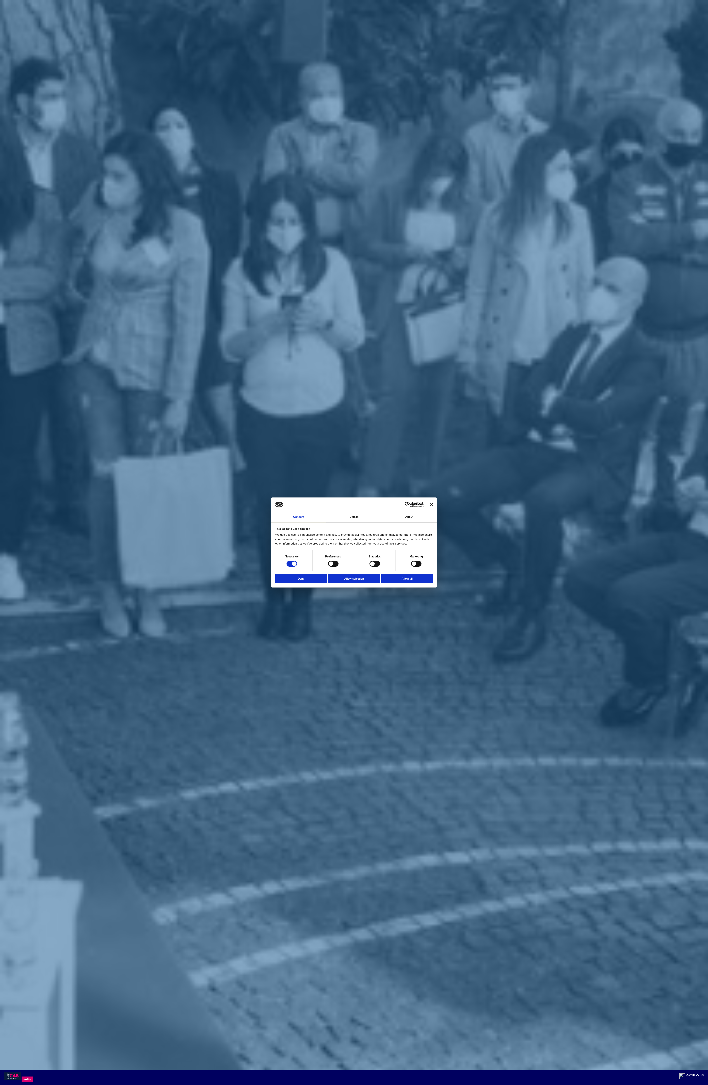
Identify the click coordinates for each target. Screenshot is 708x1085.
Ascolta (691, 1075)
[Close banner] (431, 504)
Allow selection (354, 578)
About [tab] (409, 516)
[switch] (333, 564)
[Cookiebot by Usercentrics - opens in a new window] (407, 504)
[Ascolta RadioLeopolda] (682, 1076)
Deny (301, 578)
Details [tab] (354, 516)
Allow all (407, 578)
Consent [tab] (298, 516)
